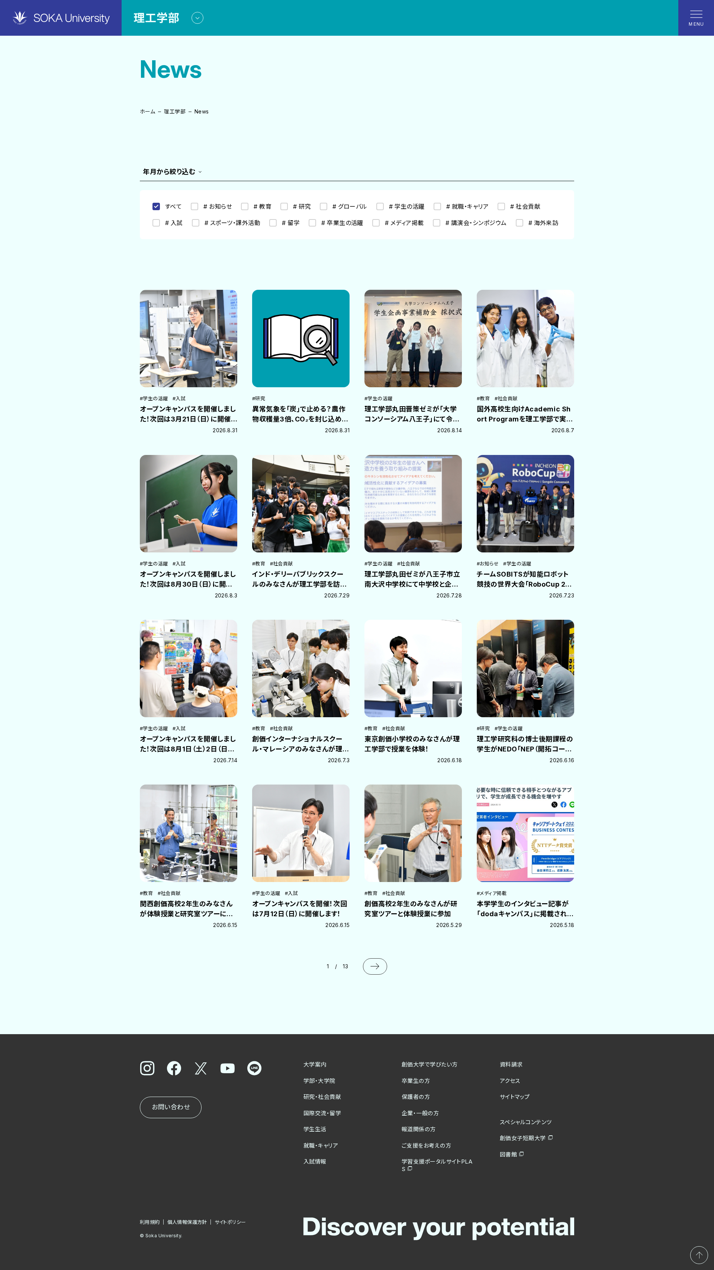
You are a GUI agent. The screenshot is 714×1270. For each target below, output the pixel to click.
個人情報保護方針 (187, 1222)
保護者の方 (416, 1096)
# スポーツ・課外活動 (232, 223)
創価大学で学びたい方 (430, 1064)
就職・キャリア (320, 1145)
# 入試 (174, 223)
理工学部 (175, 111)
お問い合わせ (171, 1107)
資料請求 (511, 1064)
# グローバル (349, 206)
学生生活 (315, 1129)
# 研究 (302, 206)
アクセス (510, 1080)
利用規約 (150, 1222)
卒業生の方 (416, 1080)
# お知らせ (217, 206)
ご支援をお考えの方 (426, 1145)
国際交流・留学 (322, 1113)
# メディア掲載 (404, 223)
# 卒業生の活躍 (342, 223)
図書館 (508, 1154)
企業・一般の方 (420, 1113)
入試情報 (315, 1161)
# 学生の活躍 (407, 206)
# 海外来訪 (543, 223)
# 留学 (291, 223)
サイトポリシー (230, 1222)
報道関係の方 (419, 1129)
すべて (173, 206)
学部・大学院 (319, 1080)
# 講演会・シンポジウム (476, 223)
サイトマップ (515, 1096)
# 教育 (262, 206)
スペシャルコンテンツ (526, 1122)
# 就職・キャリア (467, 206)
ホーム (147, 111)
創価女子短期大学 (523, 1138)
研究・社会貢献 (322, 1096)
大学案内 (315, 1064)
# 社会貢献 (525, 206)
